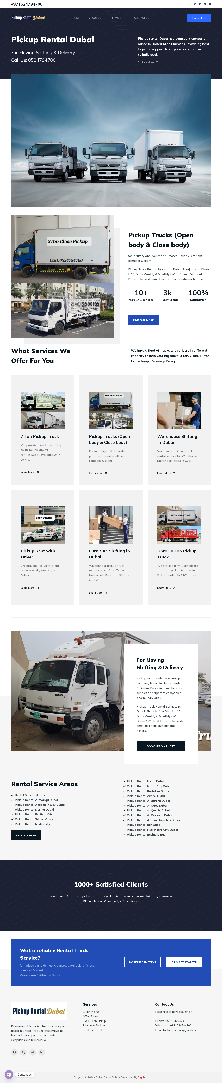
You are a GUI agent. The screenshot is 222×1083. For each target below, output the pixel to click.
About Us (95, 17)
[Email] (210, 4)
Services (116, 17)
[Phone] (195, 4)
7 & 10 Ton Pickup (94, 1021)
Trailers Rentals (93, 1030)
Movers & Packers (94, 1025)
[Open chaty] (9, 1074)
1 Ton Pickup (91, 1011)
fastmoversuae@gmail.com (180, 1030)
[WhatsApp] (200, 4)
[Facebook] (205, 4)
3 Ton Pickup (91, 1016)
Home (76, 17)
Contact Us (141, 17)
